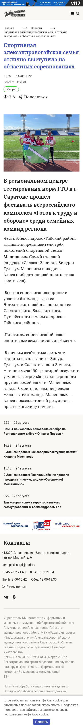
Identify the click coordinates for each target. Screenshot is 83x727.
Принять (41, 722)
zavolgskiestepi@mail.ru (18, 565)
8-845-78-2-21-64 (42, 572)
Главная (9, 28)
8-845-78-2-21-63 (14, 572)
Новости (36, 28)
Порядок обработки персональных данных (35, 691)
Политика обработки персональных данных (36, 686)
